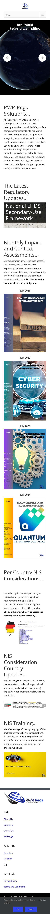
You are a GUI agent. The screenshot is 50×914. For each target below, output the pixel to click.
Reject (30, 909)
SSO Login (8, 838)
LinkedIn (8, 860)
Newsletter (9, 854)
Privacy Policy (10, 882)
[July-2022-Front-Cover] (25, 361)
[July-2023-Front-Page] (25, 430)
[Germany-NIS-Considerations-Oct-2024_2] (25, 621)
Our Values (9, 832)
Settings (42, 900)
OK (18, 909)
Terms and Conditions (14, 888)
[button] (6, 706)
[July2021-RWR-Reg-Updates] (25, 294)
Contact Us (9, 826)
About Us (8, 820)
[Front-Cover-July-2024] (25, 498)
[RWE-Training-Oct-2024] (25, 754)
